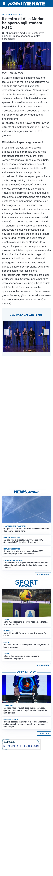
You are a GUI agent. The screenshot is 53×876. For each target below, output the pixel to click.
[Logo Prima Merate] (26, 3)
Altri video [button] (44, 733)
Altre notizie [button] (43, 574)
